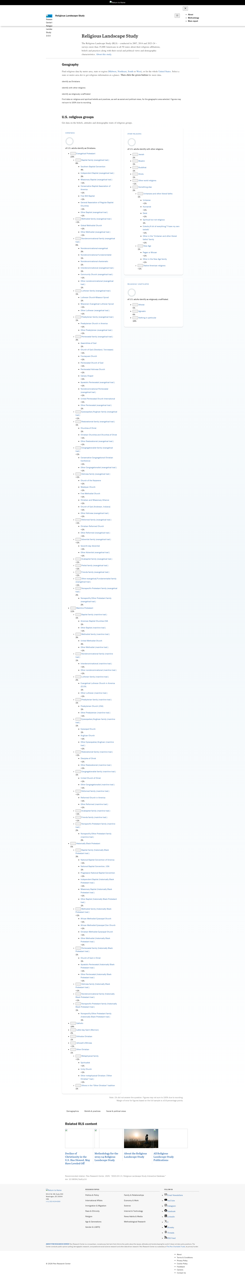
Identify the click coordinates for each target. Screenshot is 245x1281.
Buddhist (142, 167)
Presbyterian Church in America (94, 323)
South (130, 71)
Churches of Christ (88, 428)
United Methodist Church (91, 640)
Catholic (79, 1023)
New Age (147, 246)
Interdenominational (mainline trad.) (96, 663)
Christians (70, 133)
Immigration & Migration (95, 1205)
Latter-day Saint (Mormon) (87, 1030)
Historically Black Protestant (88, 843)
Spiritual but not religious (154, 219)
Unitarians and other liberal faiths (158, 193)
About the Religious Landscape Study (135, 1155)
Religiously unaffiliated (138, 284)
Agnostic (142, 311)
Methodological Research (135, 1221)
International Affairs (93, 1200)
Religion (88, 1216)
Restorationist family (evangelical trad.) (98, 421)
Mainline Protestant (84, 608)
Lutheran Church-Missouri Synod (95, 297)
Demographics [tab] (72, 1111)
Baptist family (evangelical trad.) (95, 160)
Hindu (141, 174)
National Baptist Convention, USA (95, 866)
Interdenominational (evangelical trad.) (97, 268)
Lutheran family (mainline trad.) (95, 676)
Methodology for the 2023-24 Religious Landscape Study (106, 1157)
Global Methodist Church (91, 225)
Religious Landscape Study (70, 15)
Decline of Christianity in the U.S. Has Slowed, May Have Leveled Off (77, 1158)
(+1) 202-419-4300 (53, 1201)
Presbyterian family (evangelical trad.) (97, 317)
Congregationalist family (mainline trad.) (98, 771)
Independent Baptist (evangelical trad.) (97, 173)
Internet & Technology (133, 1211)
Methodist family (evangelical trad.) (96, 218)
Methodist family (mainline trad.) (95, 634)
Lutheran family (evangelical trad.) (96, 290)
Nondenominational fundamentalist (96, 254)
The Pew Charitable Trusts (176, 1246)
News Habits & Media (133, 1216)
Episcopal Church (88, 729)
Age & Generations (93, 1221)
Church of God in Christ (91, 958)
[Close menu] (185, 8)
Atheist (141, 304)
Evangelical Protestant (85, 153)
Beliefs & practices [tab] (92, 1111)
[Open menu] (177, 16)
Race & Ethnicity (92, 1211)
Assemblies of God (88, 343)
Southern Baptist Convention (93, 166)
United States (164, 71)
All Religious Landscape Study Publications (164, 1157)
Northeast (122, 71)
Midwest (112, 71)
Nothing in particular (147, 317)
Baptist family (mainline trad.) (94, 614)
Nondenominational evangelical (94, 248)
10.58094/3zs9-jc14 (78, 1179)
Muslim (141, 161)
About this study (103, 54)
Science (127, 1205)
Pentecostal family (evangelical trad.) (97, 336)
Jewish (141, 154)
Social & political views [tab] (116, 1111)
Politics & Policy (92, 1195)
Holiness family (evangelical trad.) (95, 474)
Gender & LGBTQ (92, 1227)
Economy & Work (131, 1200)
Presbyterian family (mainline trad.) (96, 699)
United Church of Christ (91, 778)
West (138, 71)
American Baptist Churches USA (94, 621)
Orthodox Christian (84, 1036)
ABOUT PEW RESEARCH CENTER (57, 1244)
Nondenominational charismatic (94, 261)
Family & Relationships (134, 1195)
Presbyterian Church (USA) (92, 706)
